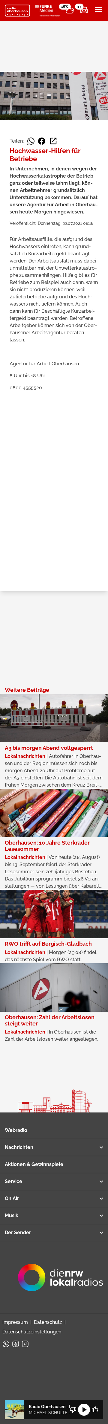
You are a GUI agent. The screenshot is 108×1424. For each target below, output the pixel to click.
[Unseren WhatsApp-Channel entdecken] (6, 1343)
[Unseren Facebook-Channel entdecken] (15, 1343)
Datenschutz (48, 1322)
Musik (11, 1215)
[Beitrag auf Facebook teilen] (41, 141)
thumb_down (73, 1409)
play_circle (84, 1409)
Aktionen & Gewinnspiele (34, 1164)
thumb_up (94, 1409)
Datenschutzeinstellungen (31, 1332)
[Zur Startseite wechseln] (17, 10)
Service (13, 1181)
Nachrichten (19, 1147)
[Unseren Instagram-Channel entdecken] (25, 1343)
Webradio (16, 1130)
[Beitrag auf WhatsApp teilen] (30, 141)
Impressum (15, 1322)
